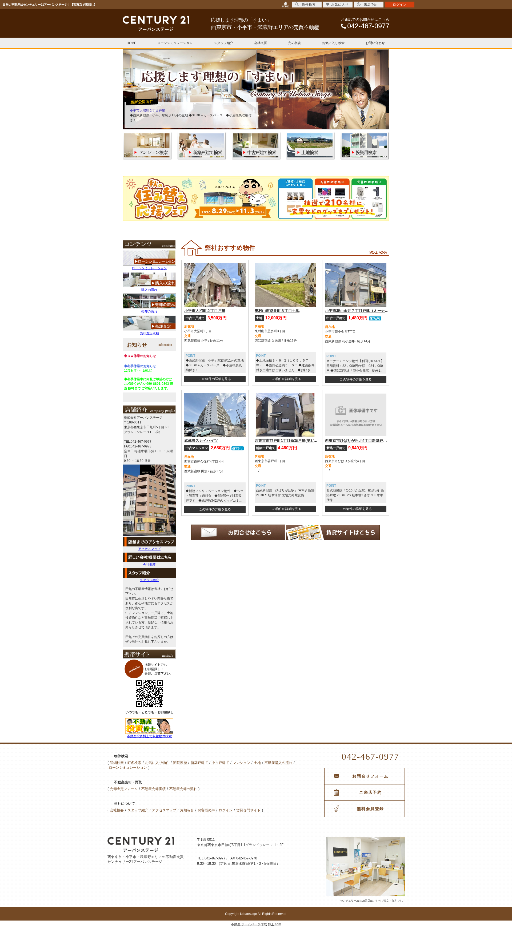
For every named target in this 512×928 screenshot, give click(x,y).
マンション (241, 763)
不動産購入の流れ (278, 763)
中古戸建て (220, 763)
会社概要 (260, 43)
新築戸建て (199, 763)
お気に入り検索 (333, 43)
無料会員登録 (370, 809)
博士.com (274, 924)
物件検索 (309, 4)
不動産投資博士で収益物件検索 (149, 736)
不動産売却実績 (153, 789)
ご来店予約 (370, 792)
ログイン (226, 810)
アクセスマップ (149, 549)
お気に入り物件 (157, 763)
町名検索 (134, 763)
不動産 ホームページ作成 (249, 924)
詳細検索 (117, 763)
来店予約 (371, 4)
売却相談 (294, 43)
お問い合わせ (375, 43)
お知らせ (187, 810)
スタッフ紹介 (223, 43)
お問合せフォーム (370, 776)
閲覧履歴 (180, 763)
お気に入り (340, 4)
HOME (131, 43)
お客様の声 (206, 810)
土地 (257, 763)
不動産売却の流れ (183, 789)
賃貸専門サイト (248, 810)
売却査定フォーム (124, 789)
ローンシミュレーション (175, 43)
